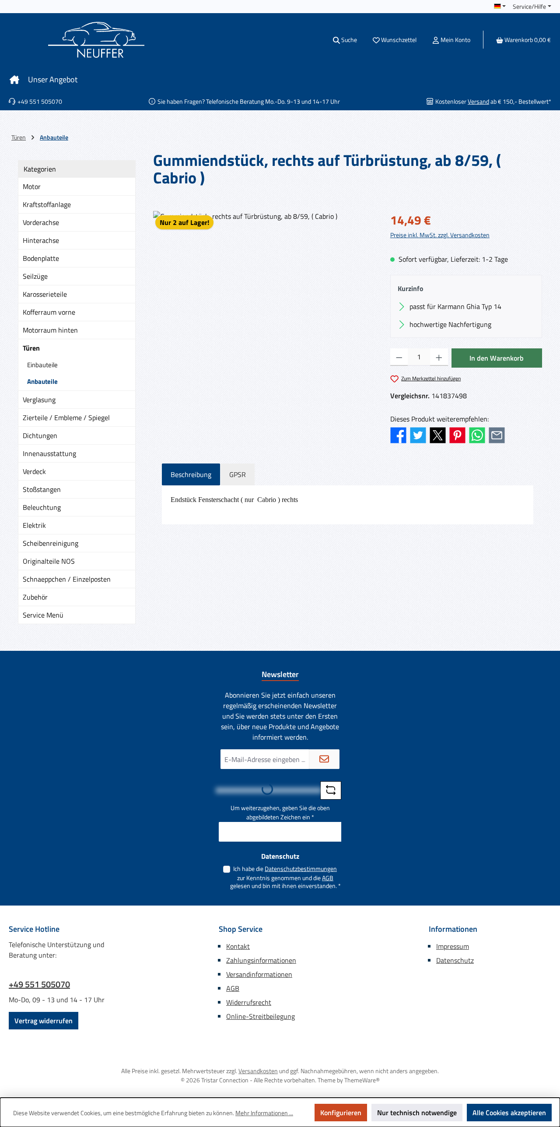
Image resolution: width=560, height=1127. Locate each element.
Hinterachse (41, 240)
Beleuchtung (42, 507)
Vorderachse (41, 222)
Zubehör (35, 597)
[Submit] (324, 759)
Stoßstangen (42, 489)
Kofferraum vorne (49, 312)
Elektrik (34, 525)
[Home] (14, 80)
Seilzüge (35, 276)
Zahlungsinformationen (261, 960)
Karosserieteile (45, 294)
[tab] (191, 474)
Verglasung (39, 399)
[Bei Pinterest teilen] (457, 434)
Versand (478, 101)
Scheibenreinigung (50, 543)
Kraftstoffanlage (47, 204)
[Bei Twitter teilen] (418, 434)
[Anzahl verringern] (399, 357)
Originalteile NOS (49, 561)
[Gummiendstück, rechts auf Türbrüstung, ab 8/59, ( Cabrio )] (262, 305)
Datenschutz (455, 960)
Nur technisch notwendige (417, 1112)
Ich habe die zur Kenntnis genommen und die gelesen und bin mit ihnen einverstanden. (285, 877)
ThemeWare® (362, 1080)
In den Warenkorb (496, 358)
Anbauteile (42, 381)
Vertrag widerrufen (43, 1020)
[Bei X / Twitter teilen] (438, 434)
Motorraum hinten (50, 330)
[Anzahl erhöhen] (439, 357)
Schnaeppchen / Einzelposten (67, 579)
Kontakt (238, 946)
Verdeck (34, 471)
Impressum (452, 946)
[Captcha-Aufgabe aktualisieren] (330, 790)
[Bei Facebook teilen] (398, 434)
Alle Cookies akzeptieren (509, 1112)
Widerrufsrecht (248, 1002)
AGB (327, 877)
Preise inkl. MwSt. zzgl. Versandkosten (440, 234)
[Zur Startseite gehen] (96, 40)
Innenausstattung (49, 453)
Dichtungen (40, 435)
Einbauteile (42, 365)
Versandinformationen (259, 974)
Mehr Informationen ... (264, 1112)
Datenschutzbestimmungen (301, 868)
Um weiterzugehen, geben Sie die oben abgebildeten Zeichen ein (280, 812)
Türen (31, 348)
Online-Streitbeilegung (260, 1016)
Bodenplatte (41, 258)
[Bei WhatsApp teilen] (477, 434)
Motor (32, 186)
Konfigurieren (340, 1112)
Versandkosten (258, 1070)
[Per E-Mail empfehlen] (497, 434)
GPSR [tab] (237, 474)
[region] (263, 305)
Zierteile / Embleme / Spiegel (66, 417)
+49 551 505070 (39, 984)
